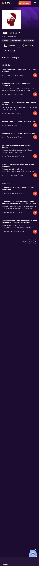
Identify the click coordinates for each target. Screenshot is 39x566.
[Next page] (35, 241)
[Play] (35, 75)
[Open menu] (35, 3)
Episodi (5, 57)
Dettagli (15, 57)
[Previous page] (29, 241)
